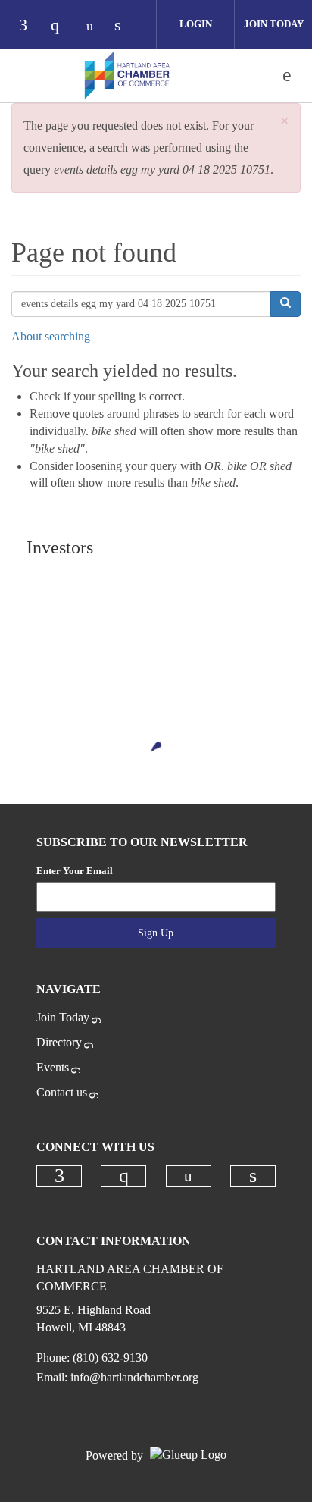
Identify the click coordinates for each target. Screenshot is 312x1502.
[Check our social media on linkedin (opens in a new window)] (125, 26)
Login (195, 24)
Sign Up (155, 933)
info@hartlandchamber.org (134, 1377)
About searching (50, 336)
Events (52, 1067)
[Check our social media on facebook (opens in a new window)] (30, 26)
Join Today (274, 24)
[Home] (127, 75)
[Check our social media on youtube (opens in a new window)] (94, 26)
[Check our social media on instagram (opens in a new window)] (62, 26)
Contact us (61, 1092)
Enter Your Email (74, 870)
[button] (284, 122)
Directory (59, 1042)
